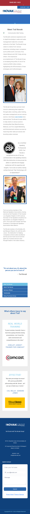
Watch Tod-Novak (8, 287)
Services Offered (8, 290)
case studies (19, 117)
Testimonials (7, 293)
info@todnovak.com (15, 455)
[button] (26, 10)
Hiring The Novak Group (10, 296)
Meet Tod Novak (8, 284)
